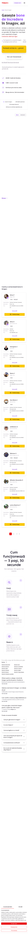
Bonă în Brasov (5, 666)
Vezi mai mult (4, 683)
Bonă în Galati (17, 670)
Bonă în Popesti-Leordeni (8, 674)
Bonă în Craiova (18, 668)
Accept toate (14, 923)
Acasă (3, 10)
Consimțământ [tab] (7, 907)
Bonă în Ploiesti (5, 670)
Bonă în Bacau (5, 672)
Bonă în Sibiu (5, 668)
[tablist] (14, 906)
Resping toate (14, 927)
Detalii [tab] (20, 907)
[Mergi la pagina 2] (19, 533)
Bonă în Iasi (17, 664)
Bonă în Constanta (18, 666)
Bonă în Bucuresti (6, 664)
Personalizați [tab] (14, 930)
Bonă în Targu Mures (19, 672)
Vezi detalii (24, 41)
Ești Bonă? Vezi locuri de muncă (10, 62)
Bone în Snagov (8, 10)
